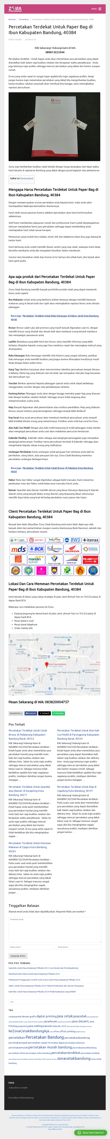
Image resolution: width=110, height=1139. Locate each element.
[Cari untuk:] (55, 1001)
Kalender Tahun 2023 (64, 1120)
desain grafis (29, 1016)
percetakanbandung (77, 1037)
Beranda (12, 19)
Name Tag (53, 1115)
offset (56, 1031)
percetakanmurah (18, 1047)
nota (51, 1032)
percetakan (17, 1037)
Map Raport (52, 1120)
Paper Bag (61, 1115)
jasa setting (36, 1026)
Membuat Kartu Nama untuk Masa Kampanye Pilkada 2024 (34, 974)
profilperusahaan (28, 1059)
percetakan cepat (37, 1042)
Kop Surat (76, 1115)
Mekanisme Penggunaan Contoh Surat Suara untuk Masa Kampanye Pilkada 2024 (44, 980)
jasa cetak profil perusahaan (34, 1022)
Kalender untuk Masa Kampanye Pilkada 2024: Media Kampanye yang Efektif (42, 992)
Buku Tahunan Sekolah (42, 1115)
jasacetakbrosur (92, 1017)
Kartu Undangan (21, 1118)
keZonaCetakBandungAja (29, 1031)
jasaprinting (22, 1026)
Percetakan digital (56, 1043)
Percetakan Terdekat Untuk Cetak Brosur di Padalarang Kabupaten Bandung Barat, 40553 (28, 734)
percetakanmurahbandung (84, 1047)
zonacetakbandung (74, 1058)
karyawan (83, 1026)
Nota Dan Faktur (33, 1118)
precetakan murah (15, 1059)
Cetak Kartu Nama (67, 1118)
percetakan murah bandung (50, 1047)
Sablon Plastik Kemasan (92, 1118)
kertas (89, 1026)
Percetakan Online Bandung (21, 1098)
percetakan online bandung (38, 1053)
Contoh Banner (45, 1118)
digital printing (46, 1016)
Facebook (32, 713)
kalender (48, 1026)
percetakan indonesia (75, 1043)
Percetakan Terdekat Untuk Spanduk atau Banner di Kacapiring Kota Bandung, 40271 (29, 790)
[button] (90, 1133)
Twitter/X (45, 713)
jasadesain (50, 1021)
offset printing (67, 1031)
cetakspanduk (15, 1016)
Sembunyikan (27, 178)
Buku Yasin (43, 1120)
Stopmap (69, 1115)
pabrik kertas (80, 1032)
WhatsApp (59, 713)
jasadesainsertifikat (65, 1022)
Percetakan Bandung (44, 1037)
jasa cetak (65, 1016)
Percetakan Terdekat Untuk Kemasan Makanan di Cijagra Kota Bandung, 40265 (30, 847)
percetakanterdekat (65, 1052)
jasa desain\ (80, 1021)
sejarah (48, 1059)
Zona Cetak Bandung (61, 1124)
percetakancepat (18, 1042)
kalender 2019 (59, 1026)
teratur (54, 1059)
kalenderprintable (72, 1026)
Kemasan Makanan (18, 1115)
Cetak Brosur (29, 1115)
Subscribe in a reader (18, 1088)
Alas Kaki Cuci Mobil (87, 1115)
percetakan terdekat (90, 1053)
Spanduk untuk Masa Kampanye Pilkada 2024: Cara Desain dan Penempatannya (43, 968)
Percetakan (24, 19)
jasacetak (80, 1016)
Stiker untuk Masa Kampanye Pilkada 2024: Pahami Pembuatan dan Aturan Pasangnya (46, 986)
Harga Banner (55, 1118)
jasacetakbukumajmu (16, 1022)
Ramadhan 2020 (40, 1059)
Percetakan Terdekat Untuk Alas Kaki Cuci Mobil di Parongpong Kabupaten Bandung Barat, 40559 (78, 734)
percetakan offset (17, 1053)
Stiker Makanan (79, 1118)
